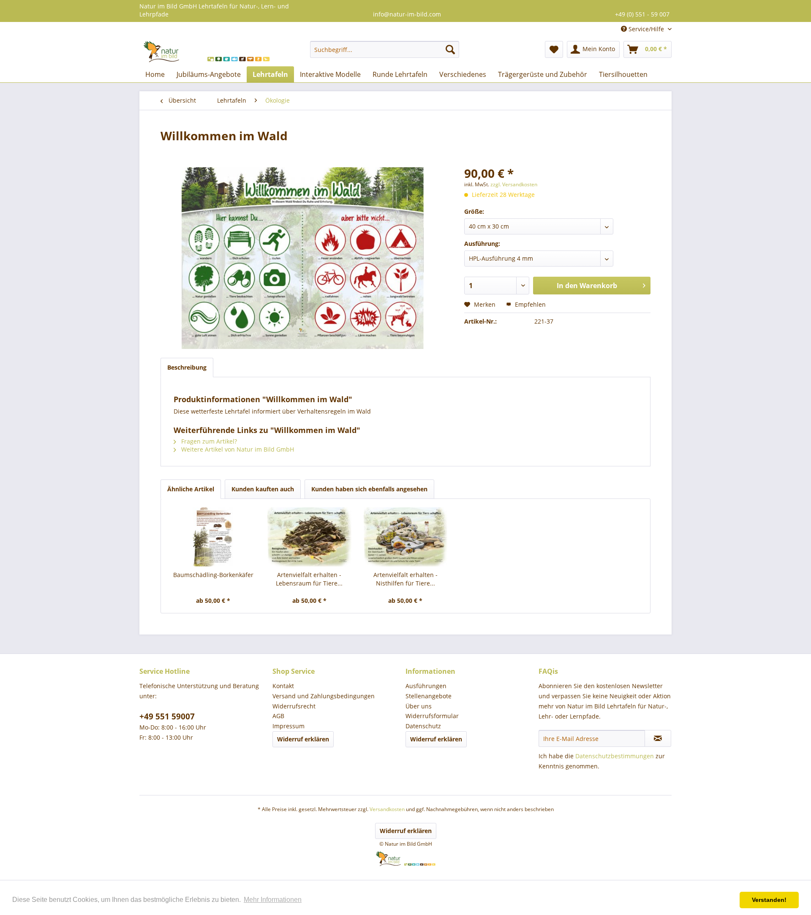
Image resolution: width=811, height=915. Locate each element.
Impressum (288, 726)
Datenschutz (423, 726)
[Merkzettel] (554, 49)
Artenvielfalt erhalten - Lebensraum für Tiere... (309, 579)
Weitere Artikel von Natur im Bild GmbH (237, 449)
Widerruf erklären (303, 739)
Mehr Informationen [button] (273, 899)
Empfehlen (529, 304)
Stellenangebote (429, 696)
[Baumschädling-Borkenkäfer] (213, 536)
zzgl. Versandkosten (513, 184)
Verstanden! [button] (769, 899)
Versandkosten (387, 809)
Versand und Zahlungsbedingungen (323, 696)
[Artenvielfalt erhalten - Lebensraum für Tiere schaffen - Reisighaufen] (310, 536)
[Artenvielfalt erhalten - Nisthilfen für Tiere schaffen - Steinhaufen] (405, 536)
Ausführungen (426, 686)
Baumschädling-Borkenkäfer (213, 575)
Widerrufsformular (432, 716)
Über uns (419, 706)
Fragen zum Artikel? (208, 441)
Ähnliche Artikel (190, 489)
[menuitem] (384, 49)
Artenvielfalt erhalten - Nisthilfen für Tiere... (405, 579)
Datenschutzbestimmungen (614, 756)
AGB (278, 716)
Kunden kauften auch (262, 489)
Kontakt (283, 686)
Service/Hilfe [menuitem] (646, 29)
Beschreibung (187, 367)
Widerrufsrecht (294, 706)
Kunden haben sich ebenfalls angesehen (369, 489)
